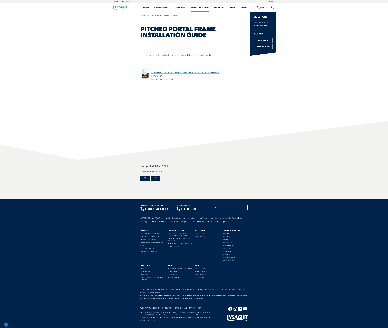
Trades (122, 1)
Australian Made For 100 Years (180, 269)
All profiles (227, 248)
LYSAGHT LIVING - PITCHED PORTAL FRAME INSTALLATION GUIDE (185, 72)
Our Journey (173, 271)
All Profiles (144, 254)
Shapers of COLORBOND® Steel (180, 243)
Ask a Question (263, 46)
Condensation (229, 257)
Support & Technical (200, 7)
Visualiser (144, 274)
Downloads (228, 245)
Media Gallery (145, 271)
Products (145, 7)
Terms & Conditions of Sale (176, 308)
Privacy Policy (195, 308)
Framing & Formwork (149, 251)
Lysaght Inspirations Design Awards (151, 278)
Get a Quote (181, 7)
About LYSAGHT (173, 277)
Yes (145, 178)
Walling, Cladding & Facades (152, 237)
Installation (175, 15)
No (155, 178)
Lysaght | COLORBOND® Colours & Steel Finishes (177, 235)
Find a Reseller (200, 237)
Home (142, 15)
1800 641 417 (261, 26)
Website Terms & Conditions (151, 308)
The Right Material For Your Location (179, 239)
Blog (142, 269)
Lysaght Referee (229, 260)
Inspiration (219, 7)
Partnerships (173, 274)
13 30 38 (259, 34)
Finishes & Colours (162, 7)
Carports (144, 245)
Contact (244, 7)
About (232, 7)
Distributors (129, 1)
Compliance (227, 251)
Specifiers (116, 1)
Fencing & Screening (148, 239)
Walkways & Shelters (148, 248)
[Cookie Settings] (6, 324)
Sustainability (228, 254)
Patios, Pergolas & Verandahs (152, 242)
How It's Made (173, 246)
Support (166, 15)
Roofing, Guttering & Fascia (151, 234)
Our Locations (201, 277)
